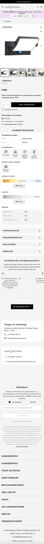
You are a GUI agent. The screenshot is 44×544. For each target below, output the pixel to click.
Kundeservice (10, 456)
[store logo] (14, 6)
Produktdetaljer (11, 230)
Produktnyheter (12, 521)
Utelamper (7, 21)
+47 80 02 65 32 (13, 334)
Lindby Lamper (27, 138)
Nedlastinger (9, 244)
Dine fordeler (10, 477)
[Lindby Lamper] (12, 90)
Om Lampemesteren (13, 506)
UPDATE (21, 16)
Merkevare (8, 251)
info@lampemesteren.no (16, 338)
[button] (4, 72)
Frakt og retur (11, 470)
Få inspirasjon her (20, 307)
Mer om (6, 514)
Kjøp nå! (22, 13)
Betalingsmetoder (13, 485)
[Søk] (37, 6)
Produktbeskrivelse (12, 237)
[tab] (22, 456)
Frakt (5, 499)
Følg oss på (9, 492)
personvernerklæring (22, 446)
